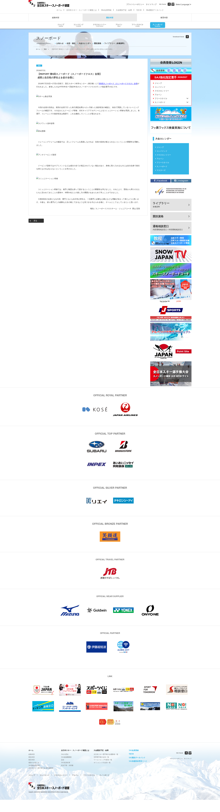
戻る (35, 221)
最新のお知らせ (34, 762)
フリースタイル (137, 25)
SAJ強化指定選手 (34, 765)
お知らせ (60, 43)
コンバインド (79, 25)
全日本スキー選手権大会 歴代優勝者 (41, 768)
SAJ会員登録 (106, 10)
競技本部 (109, 17)
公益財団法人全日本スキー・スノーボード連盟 (49, 786)
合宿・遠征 (71, 43)
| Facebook (161, 180)
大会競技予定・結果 (124, 10)
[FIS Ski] (170, 191)
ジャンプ (61, 25)
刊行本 (139, 10)
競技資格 (97, 43)
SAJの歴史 (64, 754)
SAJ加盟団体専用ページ (138, 761)
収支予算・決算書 (67, 765)
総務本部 (55, 17)
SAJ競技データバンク (155, 10)
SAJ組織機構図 (66, 757)
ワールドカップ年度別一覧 (103, 760)
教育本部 (164, 17)
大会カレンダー (85, 43)
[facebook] (169, 4)
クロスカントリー (99, 25)
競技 (45, 49)
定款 (62, 760)
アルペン (119, 25)
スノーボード (158, 25)
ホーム (59, 10)
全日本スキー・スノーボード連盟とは (81, 10)
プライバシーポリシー (135, 4)
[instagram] (172, 4)
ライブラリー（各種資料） (115, 43)
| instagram (182, 180)
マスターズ (161, 170)
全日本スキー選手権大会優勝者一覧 (106, 754)
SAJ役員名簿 (65, 762)
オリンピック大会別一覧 (102, 762)
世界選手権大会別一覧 (101, 757)
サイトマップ (151, 4)
